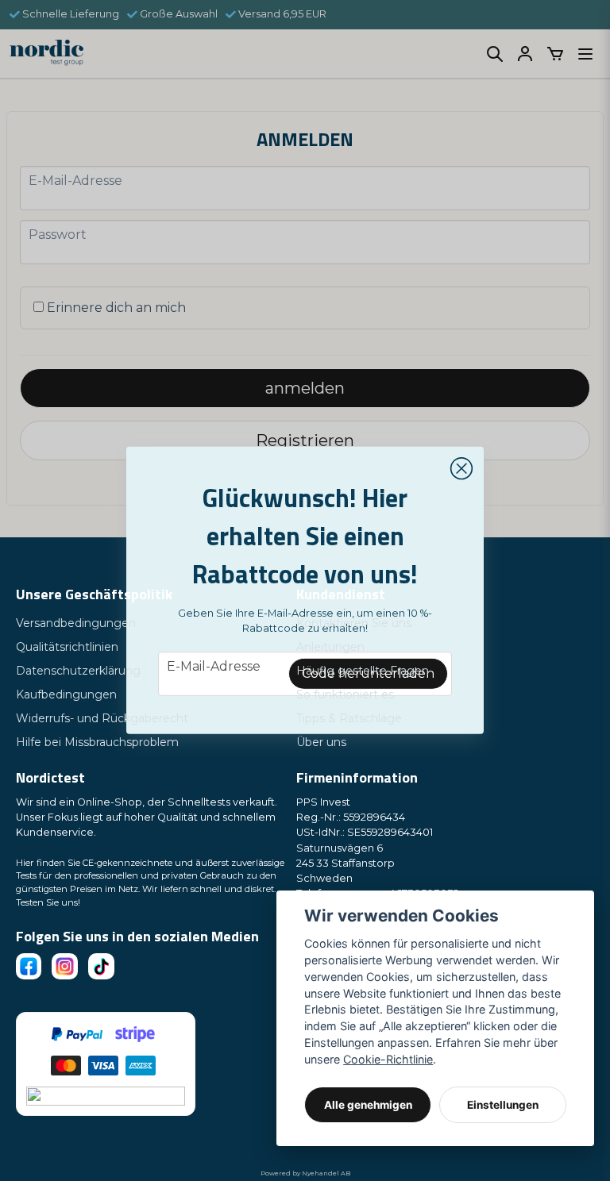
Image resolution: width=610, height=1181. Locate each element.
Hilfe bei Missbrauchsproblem (97, 742)
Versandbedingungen (76, 623)
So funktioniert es (345, 694)
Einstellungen (503, 1104)
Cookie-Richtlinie (388, 1059)
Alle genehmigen (368, 1104)
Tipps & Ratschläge (349, 718)
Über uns (321, 742)
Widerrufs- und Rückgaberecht (102, 718)
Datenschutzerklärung (78, 671)
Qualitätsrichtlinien (67, 647)
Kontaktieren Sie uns (353, 623)
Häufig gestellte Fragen (362, 671)
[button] (461, 469)
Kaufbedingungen (66, 694)
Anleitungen (330, 647)
